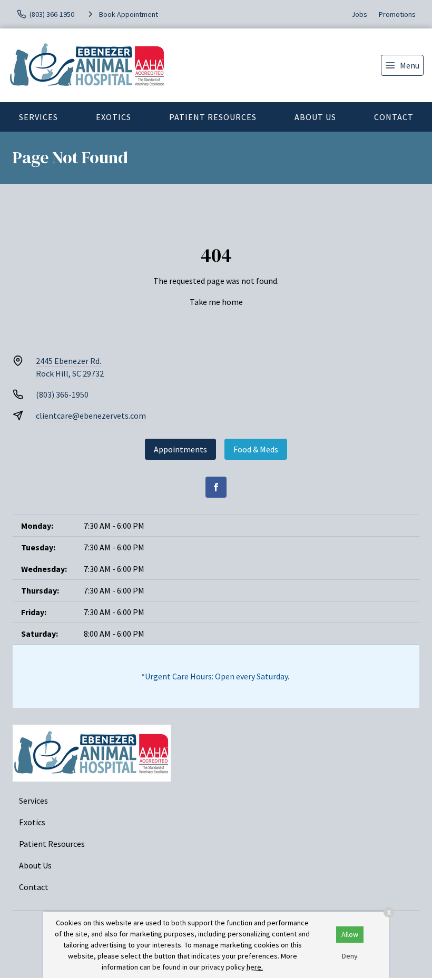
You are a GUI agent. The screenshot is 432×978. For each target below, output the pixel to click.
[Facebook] (216, 487)
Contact (394, 117)
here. (255, 967)
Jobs (359, 14)
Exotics (113, 117)
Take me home (216, 302)
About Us (315, 117)
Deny (350, 956)
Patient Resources (213, 117)
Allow (349, 934)
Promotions (397, 14)
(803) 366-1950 (62, 394)
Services (38, 117)
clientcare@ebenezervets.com (91, 415)
